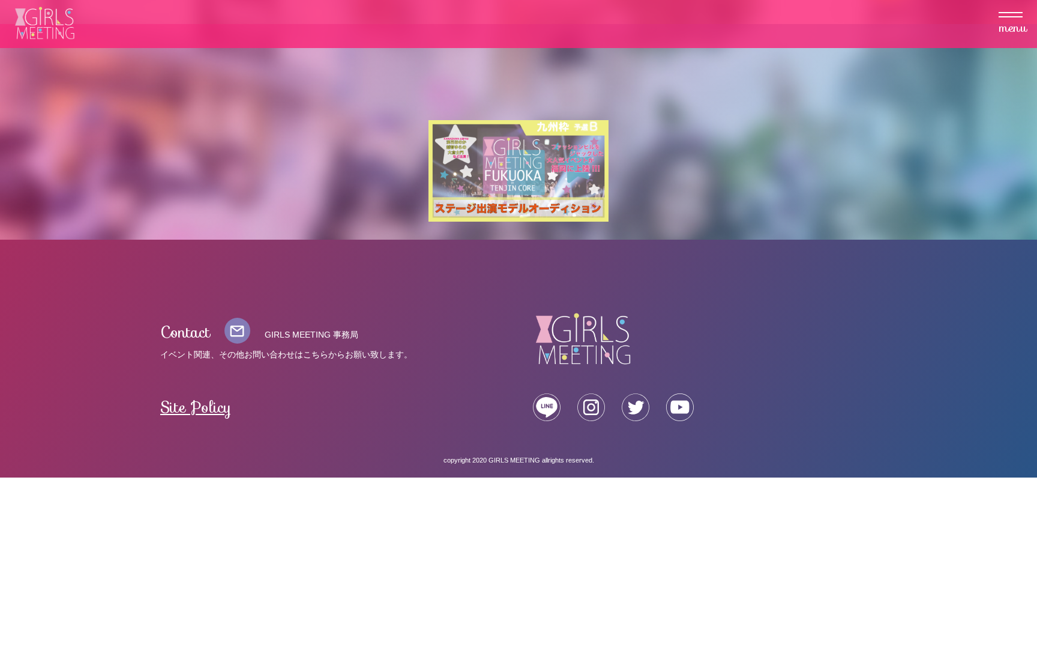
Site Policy (196, 407)
